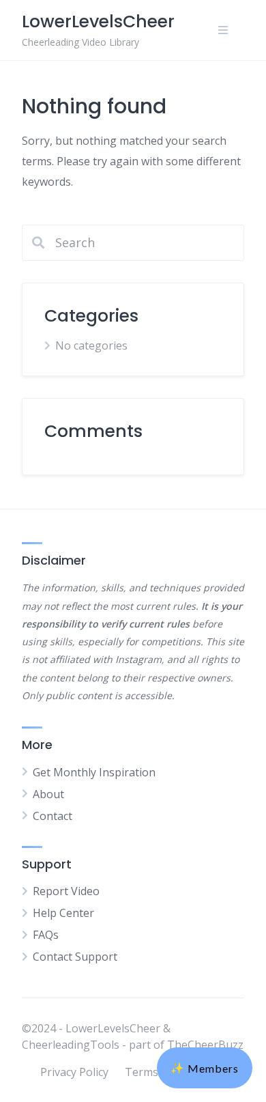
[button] (204, 1067)
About (48, 794)
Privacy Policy (74, 1071)
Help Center (63, 912)
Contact (52, 815)
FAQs (46, 934)
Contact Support (75, 956)
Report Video (66, 891)
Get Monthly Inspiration (94, 772)
